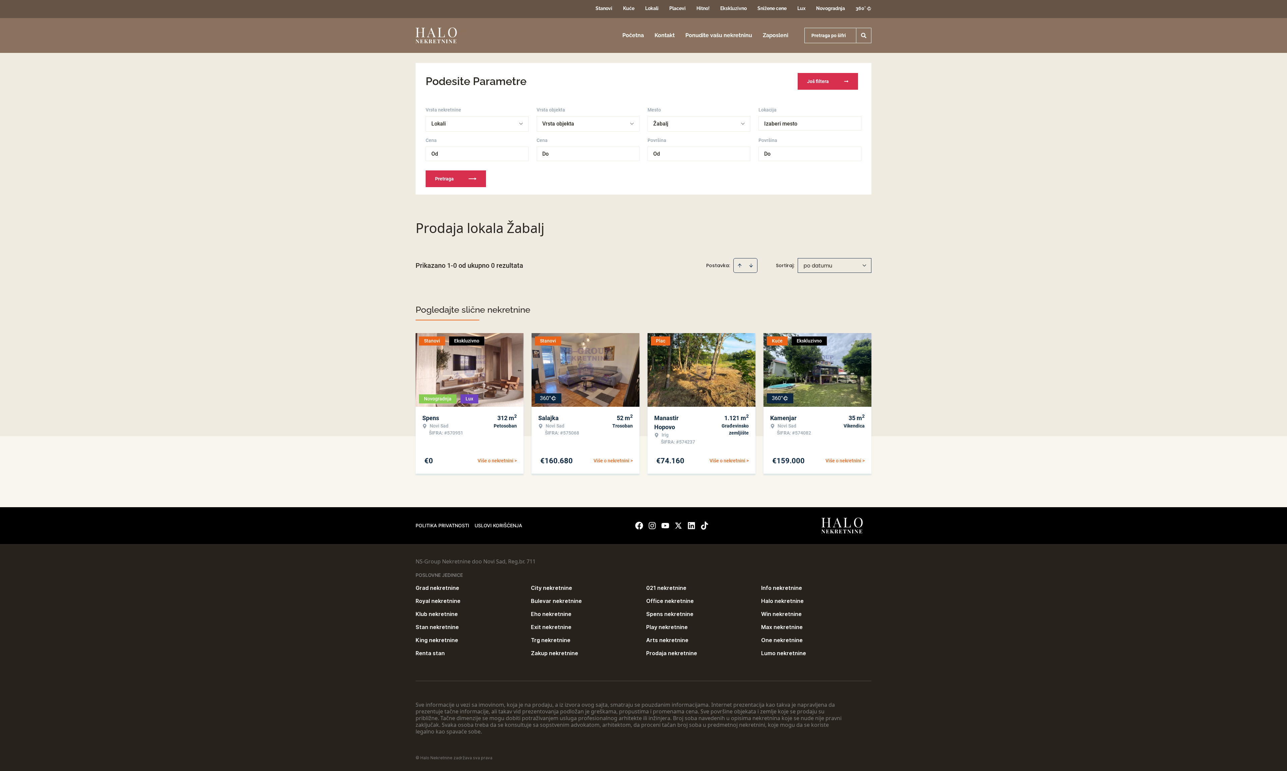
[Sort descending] (751, 265)
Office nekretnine (670, 601)
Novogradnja (830, 8)
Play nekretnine (667, 627)
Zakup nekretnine (554, 653)
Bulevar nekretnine (556, 601)
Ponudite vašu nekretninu (718, 35)
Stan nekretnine (437, 627)
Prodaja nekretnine (671, 653)
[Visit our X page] (678, 526)
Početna (633, 35)
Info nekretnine (781, 588)
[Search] (863, 35)
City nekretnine (551, 588)
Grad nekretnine (437, 588)
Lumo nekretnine (783, 653)
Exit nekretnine (551, 627)
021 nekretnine (666, 588)
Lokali (652, 8)
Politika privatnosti (442, 525)
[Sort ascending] (740, 265)
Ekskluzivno (733, 8)
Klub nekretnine (437, 614)
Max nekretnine (782, 627)
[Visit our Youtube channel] (665, 526)
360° (861, 8)
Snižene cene (772, 8)
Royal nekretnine (438, 601)
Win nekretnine (781, 614)
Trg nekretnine (550, 640)
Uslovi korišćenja (498, 525)
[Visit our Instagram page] (652, 526)
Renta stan (430, 653)
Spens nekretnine (669, 614)
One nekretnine (782, 640)
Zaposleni (775, 35)
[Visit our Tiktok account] (704, 526)
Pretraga (444, 178)
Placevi (677, 8)
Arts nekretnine (667, 640)
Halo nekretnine (782, 601)
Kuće (628, 8)
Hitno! (703, 8)
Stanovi (604, 8)
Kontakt (665, 35)
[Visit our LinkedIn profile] (691, 526)
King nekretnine (437, 640)
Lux (801, 8)
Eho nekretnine (551, 614)
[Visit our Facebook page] (639, 526)
